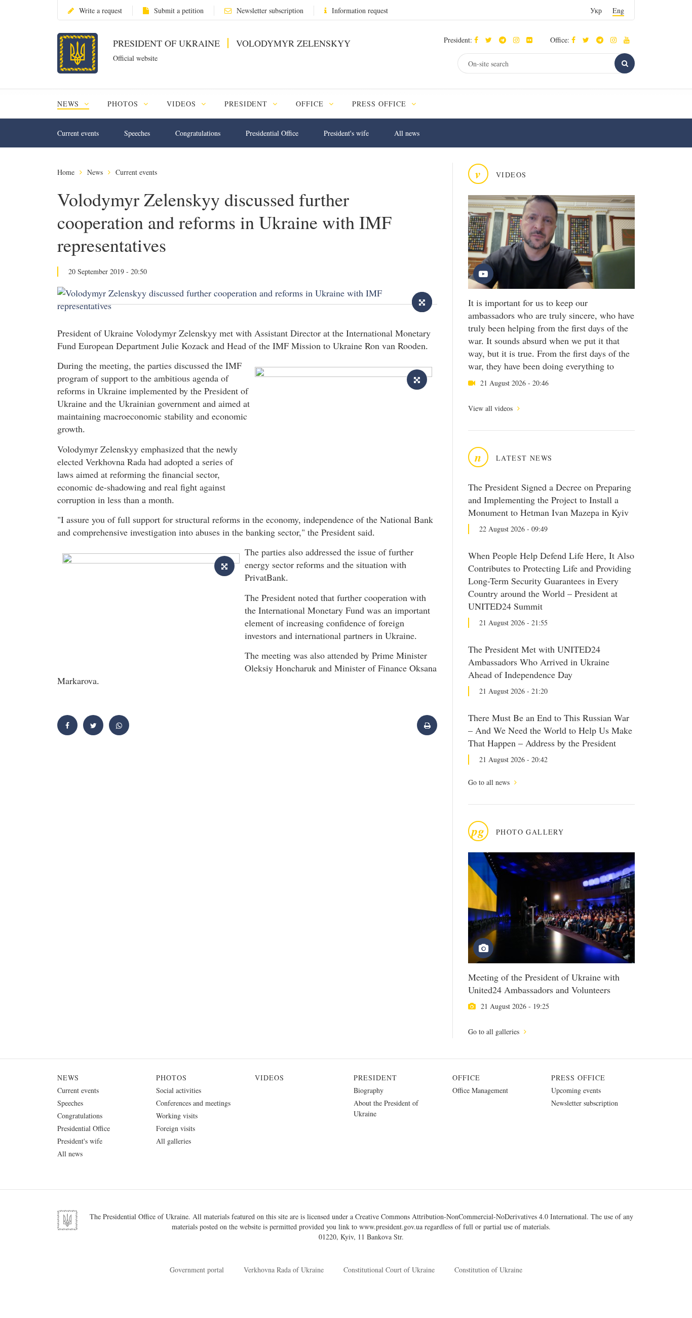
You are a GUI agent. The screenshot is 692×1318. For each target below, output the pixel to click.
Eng (618, 10)
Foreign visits (175, 1128)
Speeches (137, 133)
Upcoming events (576, 1090)
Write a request (100, 10)
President (375, 1077)
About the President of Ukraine (386, 1108)
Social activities (178, 1090)
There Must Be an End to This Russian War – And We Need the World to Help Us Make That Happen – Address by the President (550, 730)
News (95, 172)
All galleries (173, 1141)
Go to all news (490, 782)
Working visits (177, 1115)
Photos (171, 1077)
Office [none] (311, 103)
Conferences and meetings (193, 1103)
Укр (596, 10)
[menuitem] (77, 103)
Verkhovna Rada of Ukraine (284, 1269)
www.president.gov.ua (392, 1226)
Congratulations (197, 133)
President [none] (247, 103)
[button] (491, 40)
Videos (269, 1077)
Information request (360, 10)
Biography (368, 1090)
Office (466, 1077)
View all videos (491, 408)
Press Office (578, 1077)
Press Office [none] (380, 103)
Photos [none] (124, 103)
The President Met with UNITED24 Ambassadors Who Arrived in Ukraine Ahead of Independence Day (538, 662)
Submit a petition (179, 10)
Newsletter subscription (270, 10)
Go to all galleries (494, 1031)
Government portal (197, 1269)
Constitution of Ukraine (488, 1269)
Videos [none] (183, 103)
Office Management (480, 1090)
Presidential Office (272, 133)
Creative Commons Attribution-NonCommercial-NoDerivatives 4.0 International (471, 1216)
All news (406, 133)
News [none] (69, 103)
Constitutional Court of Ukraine (389, 1269)
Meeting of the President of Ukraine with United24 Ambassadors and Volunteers (544, 983)
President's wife (346, 133)
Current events (78, 133)
